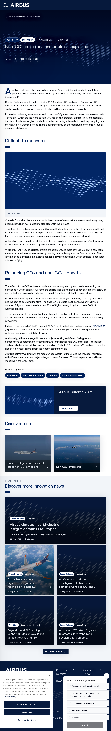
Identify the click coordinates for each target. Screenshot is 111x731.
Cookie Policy (10, 697)
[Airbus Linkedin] (29, 59)
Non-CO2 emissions (33, 375)
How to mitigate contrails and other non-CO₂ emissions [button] (26, 465)
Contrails (53, 375)
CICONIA (97, 326)
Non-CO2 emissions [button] (68, 466)
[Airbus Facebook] (22, 59)
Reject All (27, 712)
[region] (26, 700)
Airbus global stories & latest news (23, 16)
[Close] (50, 675)
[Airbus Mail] (36, 59)
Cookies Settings (26, 720)
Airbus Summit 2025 (72, 375)
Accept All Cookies (26, 704)
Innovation (12, 375)
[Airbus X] (15, 59)
